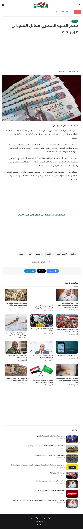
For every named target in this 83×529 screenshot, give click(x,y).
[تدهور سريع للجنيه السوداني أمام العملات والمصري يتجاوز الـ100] (41, 296)
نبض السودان (72, 71)
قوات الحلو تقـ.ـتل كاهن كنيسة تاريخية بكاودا (51, 491)
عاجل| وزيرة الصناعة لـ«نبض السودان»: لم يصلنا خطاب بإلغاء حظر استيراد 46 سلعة (68, 305)
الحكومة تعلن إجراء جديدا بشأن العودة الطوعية (50, 481)
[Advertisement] (41, 53)
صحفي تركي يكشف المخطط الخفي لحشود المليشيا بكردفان (46, 446)
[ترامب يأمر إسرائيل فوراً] (72, 475)
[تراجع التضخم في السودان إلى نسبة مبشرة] (41, 320)
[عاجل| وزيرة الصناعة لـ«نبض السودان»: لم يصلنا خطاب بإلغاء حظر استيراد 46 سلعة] (67, 295)
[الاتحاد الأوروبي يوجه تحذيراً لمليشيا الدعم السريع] (72, 458)
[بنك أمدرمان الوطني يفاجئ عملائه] (67, 347)
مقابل (21, 254)
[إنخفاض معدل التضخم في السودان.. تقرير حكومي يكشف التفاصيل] (16, 322)
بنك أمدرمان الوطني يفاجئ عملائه (68, 355)
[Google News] (38, 262)
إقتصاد (75, 21)
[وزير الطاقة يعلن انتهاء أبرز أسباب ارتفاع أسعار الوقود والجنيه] (41, 347)
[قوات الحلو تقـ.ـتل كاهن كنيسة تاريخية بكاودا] (72, 494)
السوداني (47, 254)
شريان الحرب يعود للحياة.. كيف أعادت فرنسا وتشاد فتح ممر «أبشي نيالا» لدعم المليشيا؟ (38, 465)
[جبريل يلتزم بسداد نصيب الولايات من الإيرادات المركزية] (16, 347)
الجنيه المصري (60, 254)
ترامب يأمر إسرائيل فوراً (57, 473)
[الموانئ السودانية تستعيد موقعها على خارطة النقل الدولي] (67, 321)
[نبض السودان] (41, 5)
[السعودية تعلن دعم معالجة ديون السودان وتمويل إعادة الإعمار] (41, 371)
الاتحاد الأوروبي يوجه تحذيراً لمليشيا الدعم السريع (59, 12)
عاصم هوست (39, 521)
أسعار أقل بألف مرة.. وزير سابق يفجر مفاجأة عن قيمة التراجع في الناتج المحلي (67, 380)
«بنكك (73, 254)
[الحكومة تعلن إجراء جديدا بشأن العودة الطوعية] (72, 484)
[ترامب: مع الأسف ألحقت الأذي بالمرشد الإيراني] (72, 439)
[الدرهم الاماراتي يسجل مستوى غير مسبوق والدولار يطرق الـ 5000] (16, 295)
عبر (29, 254)
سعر (37, 254)
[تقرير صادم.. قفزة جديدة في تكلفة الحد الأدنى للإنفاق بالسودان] (16, 370)
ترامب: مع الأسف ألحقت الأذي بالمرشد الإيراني (51, 436)
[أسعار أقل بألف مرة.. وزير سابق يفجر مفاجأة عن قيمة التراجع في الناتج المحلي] (67, 370)
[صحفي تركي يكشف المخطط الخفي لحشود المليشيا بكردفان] (72, 449)
